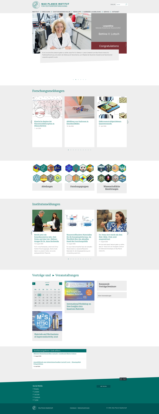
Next (125, 47)
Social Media (38, 386)
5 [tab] (83, 79)
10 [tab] (91, 150)
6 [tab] (86, 79)
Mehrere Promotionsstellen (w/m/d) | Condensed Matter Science (55, 354)
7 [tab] (83, 150)
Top (124, 379)
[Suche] (126, 4)
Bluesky (36, 389)
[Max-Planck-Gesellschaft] (35, 408)
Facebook (37, 397)
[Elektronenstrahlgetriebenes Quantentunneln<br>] (112, 107)
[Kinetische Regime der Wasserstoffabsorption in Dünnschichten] (47, 107)
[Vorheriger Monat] (60, 283)
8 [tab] (86, 150)
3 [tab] (78, 79)
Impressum (73, 408)
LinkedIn (36, 392)
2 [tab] (76, 79)
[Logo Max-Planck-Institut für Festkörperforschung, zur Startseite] (63, 5)
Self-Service (103, 386)
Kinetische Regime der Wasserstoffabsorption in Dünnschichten (44, 123)
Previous (33, 47)
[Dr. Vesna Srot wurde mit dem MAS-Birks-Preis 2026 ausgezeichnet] (112, 221)
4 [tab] (81, 79)
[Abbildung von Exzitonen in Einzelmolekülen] (79, 107)
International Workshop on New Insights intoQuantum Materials (79, 306)
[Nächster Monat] (33, 283)
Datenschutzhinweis (83, 408)
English (113, 4)
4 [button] (39, 295)
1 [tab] (73, 79)
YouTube (36, 394)
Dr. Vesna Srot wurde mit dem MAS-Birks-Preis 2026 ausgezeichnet (110, 237)
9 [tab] (88, 150)
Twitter (36, 400)
